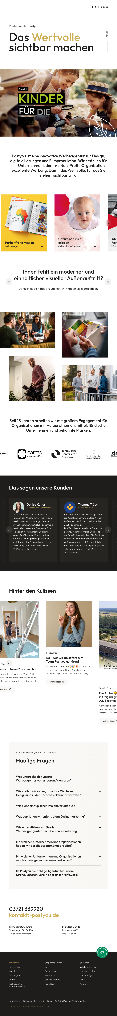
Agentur (13, 971)
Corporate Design (53, 962)
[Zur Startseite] (99, 7)
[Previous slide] (9, 281)
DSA (49, 1000)
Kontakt (84, 983)
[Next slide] (108, 223)
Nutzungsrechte (88, 971)
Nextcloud (49, 983)
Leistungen (14, 975)
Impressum (14, 1000)
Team (12, 979)
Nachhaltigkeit (87, 975)
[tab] (58, 778)
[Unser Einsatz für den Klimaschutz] (102, 952)
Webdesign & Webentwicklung (17, 985)
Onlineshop (50, 971)
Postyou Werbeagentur (74, 1000)
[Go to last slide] (9, 223)
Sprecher (84, 962)
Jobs (82, 979)
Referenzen (14, 966)
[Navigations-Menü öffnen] (11, 7)
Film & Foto (49, 975)
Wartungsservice (88, 966)
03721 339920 (26, 909)
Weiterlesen (53, 681)
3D (45, 966)
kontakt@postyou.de (34, 915)
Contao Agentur (52, 979)
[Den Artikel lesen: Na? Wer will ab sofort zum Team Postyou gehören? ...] (66, 624)
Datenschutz (29, 1000)
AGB (41, 1000)
